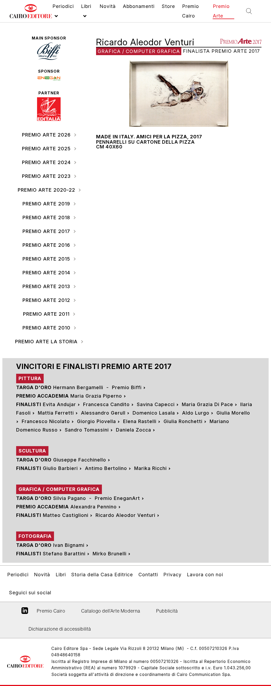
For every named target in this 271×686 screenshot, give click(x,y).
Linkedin (24, 612)
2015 (47, 259)
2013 (47, 286)
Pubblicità (167, 611)
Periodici (18, 574)
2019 (47, 203)
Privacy (172, 574)
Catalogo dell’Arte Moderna (110, 611)
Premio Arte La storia (47, 341)
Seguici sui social (30, 592)
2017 (47, 231)
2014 (47, 272)
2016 (47, 245)
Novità (42, 574)
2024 (47, 162)
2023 (47, 176)
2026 (47, 135)
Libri (61, 574)
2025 (47, 148)
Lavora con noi (205, 574)
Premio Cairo (51, 611)
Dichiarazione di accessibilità (60, 629)
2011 (47, 314)
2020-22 (47, 190)
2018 (47, 217)
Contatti (148, 574)
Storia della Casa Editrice (102, 574)
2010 (47, 328)
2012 (47, 300)
